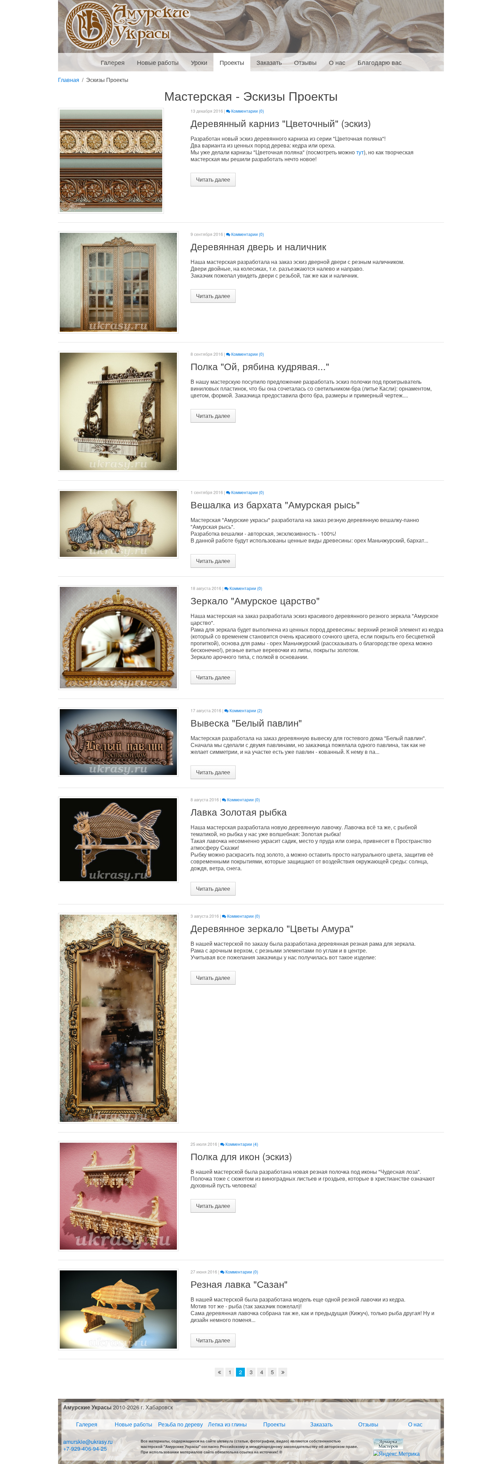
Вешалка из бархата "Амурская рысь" (275, 504)
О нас (415, 1424)
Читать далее (213, 179)
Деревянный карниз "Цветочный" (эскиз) (281, 123)
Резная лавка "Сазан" (239, 1284)
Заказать (321, 1424)
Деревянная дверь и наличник (258, 246)
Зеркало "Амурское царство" (255, 600)
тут (360, 152)
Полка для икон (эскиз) (241, 1156)
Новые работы (133, 1424)
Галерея (86, 1424)
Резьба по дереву (180, 1424)
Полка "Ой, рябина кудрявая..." (260, 366)
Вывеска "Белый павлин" (246, 722)
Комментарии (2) (245, 710)
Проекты (274, 1424)
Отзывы (368, 1424)
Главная (68, 79)
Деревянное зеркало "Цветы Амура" (272, 928)
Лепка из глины (227, 1424)
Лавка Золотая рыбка (239, 811)
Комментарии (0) (247, 111)
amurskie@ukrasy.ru (88, 1442)
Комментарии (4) (241, 1144)
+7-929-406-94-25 (85, 1448)
